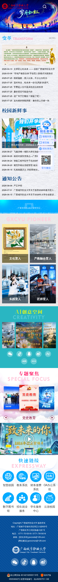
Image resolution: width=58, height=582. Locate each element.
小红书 (24, 361)
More (8, 446)
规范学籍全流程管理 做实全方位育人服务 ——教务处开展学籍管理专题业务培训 (35, 165)
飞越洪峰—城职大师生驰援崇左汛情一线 (32, 151)
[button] (21, 27)
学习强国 (48, 354)
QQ (29, 354)
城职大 (7, 433)
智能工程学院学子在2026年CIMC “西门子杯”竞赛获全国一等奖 (35, 160)
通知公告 (12, 178)
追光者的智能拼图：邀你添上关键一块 (31, 100)
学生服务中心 (35, 508)
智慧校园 (8, 485)
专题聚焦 (29, 373)
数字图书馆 (8, 508)
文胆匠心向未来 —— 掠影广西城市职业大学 (34, 69)
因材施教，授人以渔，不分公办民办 (30, 78)
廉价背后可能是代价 (23, 91)
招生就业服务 (22, 508)
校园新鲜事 (14, 110)
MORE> (52, 38)
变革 (7, 38)
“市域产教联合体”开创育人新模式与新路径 (33, 73)
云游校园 (49, 506)
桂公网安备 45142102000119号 (24, 575)
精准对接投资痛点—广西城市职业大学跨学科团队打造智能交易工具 (35, 156)
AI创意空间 (29, 312)
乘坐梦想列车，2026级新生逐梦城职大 (29, 144)
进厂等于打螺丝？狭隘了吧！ (27, 96)
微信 (10, 354)
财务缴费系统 (35, 487)
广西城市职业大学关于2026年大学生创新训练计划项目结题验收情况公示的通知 (35, 194)
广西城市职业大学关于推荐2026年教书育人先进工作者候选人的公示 (35, 190)
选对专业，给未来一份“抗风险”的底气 (31, 82)
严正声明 (18, 185)
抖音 (19, 354)
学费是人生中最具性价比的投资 (28, 87)
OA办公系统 (50, 487)
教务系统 (22, 485)
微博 (38, 354)
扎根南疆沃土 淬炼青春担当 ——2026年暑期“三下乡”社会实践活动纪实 (35, 169)
